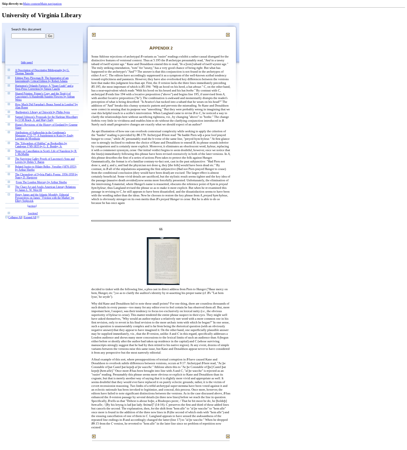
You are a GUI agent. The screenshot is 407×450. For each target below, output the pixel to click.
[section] (32, 205)
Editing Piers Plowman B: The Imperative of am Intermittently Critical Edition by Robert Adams (42, 80)
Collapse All (15, 217)
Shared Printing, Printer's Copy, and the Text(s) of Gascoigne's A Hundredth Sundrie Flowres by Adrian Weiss (45, 96)
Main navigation (51, 3)
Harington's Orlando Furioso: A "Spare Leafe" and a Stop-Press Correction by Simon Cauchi (44, 87)
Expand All (30, 217)
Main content (31, 3)
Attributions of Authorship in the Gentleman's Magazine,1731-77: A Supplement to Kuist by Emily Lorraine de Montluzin (44, 135)
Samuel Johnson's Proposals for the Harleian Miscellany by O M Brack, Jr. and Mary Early (46, 119)
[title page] (27, 62)
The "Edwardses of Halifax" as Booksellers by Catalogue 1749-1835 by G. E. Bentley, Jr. (41, 145)
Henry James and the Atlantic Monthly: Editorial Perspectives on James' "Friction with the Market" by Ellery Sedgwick (44, 197)
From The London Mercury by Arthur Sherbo (41, 182)
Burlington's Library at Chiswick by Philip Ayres (43, 112)
